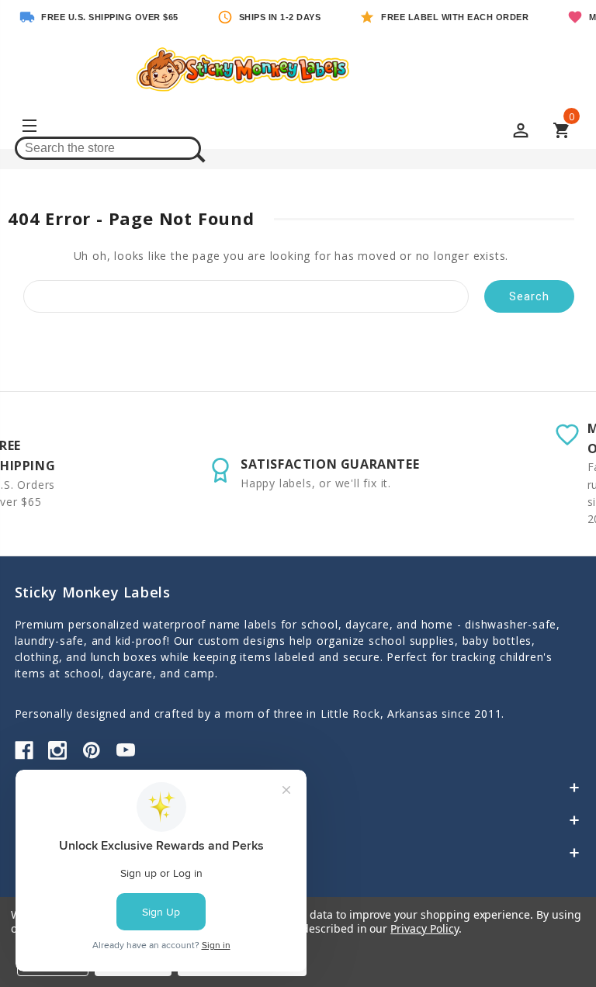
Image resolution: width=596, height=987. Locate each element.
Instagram (57, 750)
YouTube (125, 750)
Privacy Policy (424, 928)
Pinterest (91, 750)
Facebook (24, 750)
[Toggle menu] (28, 127)
